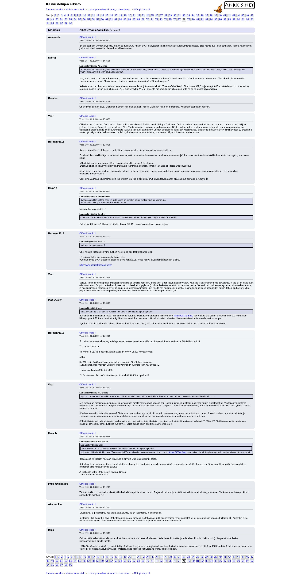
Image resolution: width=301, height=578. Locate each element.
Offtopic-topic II (142, 9)
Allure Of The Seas (183, 315)
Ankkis (59, 9)
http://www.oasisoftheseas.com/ (95, 265)
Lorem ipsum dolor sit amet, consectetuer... (110, 9)
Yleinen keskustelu (75, 9)
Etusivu (50, 9)
